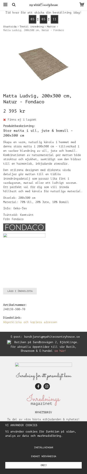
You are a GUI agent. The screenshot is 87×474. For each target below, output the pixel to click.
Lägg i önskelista (20, 291)
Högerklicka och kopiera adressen (30, 322)
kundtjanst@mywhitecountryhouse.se (52, 336)
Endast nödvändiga (43, 456)
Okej (43, 465)
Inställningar (43, 447)
